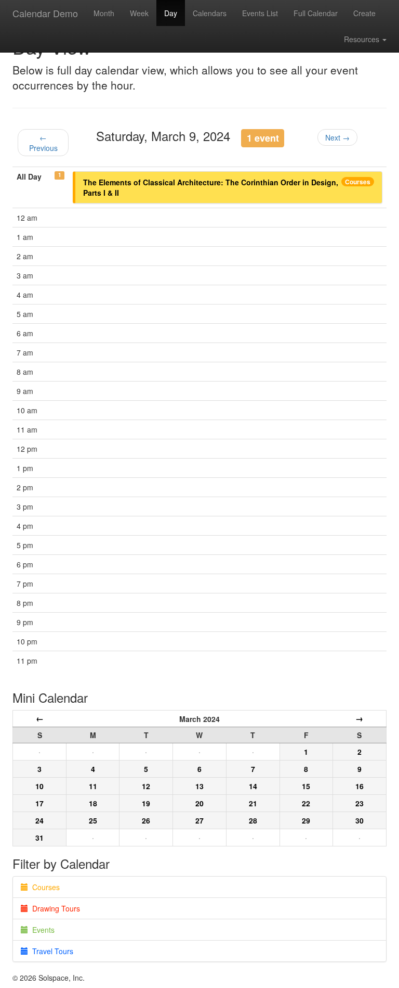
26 (146, 820)
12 (146, 786)
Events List (260, 13)
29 (306, 820)
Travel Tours (50, 951)
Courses (357, 181)
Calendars (210, 13)
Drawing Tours (54, 908)
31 (39, 837)
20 (199, 803)
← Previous (43, 142)
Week (139, 13)
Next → (337, 137)
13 (199, 786)
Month (104, 13)
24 (39, 820)
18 (93, 803)
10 (39, 786)
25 (93, 820)
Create (364, 13)
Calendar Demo (45, 13)
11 (93, 786)
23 (359, 803)
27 (199, 820)
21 (253, 803)
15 (306, 786)
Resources (362, 39)
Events (41, 929)
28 (253, 820)
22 (306, 803)
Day (170, 13)
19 (146, 803)
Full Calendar (316, 13)
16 (359, 786)
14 (253, 786)
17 (39, 803)
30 (359, 820)
